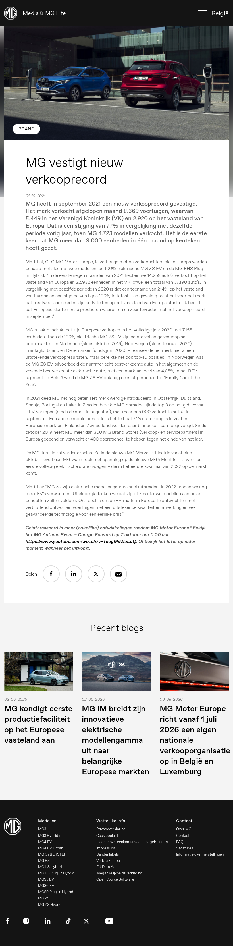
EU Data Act (106, 866)
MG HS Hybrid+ (51, 866)
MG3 (42, 829)
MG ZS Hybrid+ (51, 904)
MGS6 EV (46, 885)
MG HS (44, 860)
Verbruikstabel (108, 860)
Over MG (183, 829)
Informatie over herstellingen (200, 854)
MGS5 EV (46, 879)
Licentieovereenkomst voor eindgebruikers (132, 841)
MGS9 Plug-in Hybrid (55, 891)
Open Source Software (115, 879)
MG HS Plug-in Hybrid (56, 873)
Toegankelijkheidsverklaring (119, 873)
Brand (26, 129)
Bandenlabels (107, 854)
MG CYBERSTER (52, 854)
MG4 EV (45, 841)
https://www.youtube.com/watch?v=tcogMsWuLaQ (81, 541)
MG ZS (43, 898)
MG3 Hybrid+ (49, 835)
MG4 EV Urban (50, 848)
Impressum (105, 848)
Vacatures (184, 848)
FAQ (180, 841)
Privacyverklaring (111, 829)
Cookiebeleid (107, 835)
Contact (183, 835)
